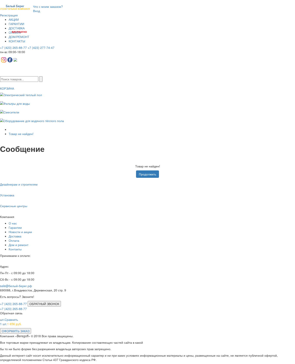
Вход (36, 11)
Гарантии (15, 227)
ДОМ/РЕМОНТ (19, 37)
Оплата (14, 240)
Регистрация (9, 15)
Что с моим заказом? (48, 6)
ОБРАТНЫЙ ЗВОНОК (44, 304)
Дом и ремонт (18, 245)
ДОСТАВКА (17, 28)
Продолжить (147, 174)
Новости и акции (20, 232)
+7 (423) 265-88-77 (13, 47)
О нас (13, 223)
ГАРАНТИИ (16, 24)
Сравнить (9, 319)
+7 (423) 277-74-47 (41, 47)
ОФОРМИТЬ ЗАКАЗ (15, 331)
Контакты (15, 249)
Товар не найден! (21, 134)
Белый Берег (15, 7)
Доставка (15, 236)
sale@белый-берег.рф (16, 286)
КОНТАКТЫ (17, 41)
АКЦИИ (14, 19)
